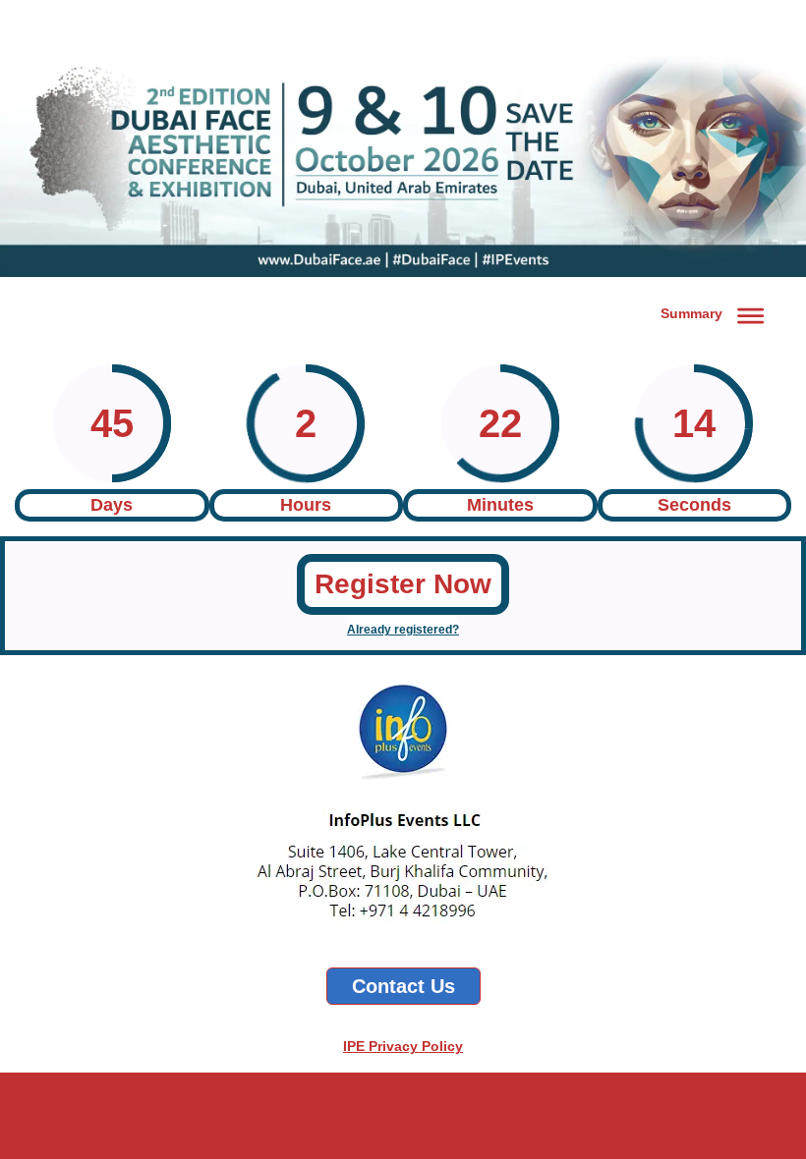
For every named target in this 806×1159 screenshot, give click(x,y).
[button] (716, 313)
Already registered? (403, 629)
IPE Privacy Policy (403, 1046)
